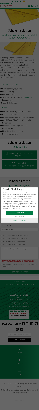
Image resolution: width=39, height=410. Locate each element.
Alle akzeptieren (19, 212)
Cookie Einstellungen (19, 216)
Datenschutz (16, 220)
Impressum (23, 220)
